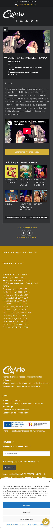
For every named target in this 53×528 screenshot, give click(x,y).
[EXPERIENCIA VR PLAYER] (23, 233)
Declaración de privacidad (28, 524)
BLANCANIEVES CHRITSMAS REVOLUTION (40, 182)
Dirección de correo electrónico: (17, 446)
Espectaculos (16, 67)
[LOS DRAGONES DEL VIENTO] (30, 233)
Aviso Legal (8, 406)
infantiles (27, 67)
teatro (11, 70)
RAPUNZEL (38, 204)
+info (44, 474)
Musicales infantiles (38, 217)
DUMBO (8, 204)
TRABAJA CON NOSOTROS (26, 2)
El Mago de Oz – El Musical (11, 181)
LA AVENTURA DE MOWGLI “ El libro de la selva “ (26, 208)
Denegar (26, 512)
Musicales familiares (19, 72)
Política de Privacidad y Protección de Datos (23, 403)
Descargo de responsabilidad (16, 410)
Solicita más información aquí (27, 152)
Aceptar (26, 505)
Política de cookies (13, 524)
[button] (49, 481)
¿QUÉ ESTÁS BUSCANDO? (26, 5)
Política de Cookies (11, 400)
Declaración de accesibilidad (15, 413)
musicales (37, 67)
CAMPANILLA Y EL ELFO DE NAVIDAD (26, 182)
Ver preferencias (26, 519)
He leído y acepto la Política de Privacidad (22, 462)
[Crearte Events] (26, 14)
